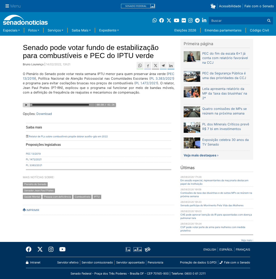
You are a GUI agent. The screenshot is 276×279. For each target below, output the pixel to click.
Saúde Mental (32, 196)
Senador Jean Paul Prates (39, 190)
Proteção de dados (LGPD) (198, 262)
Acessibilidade (230, 6)
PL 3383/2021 (34, 165)
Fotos (32, 30)
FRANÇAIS (243, 249)
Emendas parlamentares (223, 30)
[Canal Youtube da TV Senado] (61, 249)
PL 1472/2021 (34, 159)
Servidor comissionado (97, 262)
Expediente (107, 30)
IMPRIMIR (32, 210)
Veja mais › (247, 240)
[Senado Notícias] (25, 21)
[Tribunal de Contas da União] (147, 249)
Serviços (54, 30)
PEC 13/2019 (33, 153)
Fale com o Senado (259, 6)
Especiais (10, 30)
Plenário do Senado (35, 184)
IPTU (97, 196)
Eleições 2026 (185, 30)
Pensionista (155, 262)
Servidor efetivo (68, 262)
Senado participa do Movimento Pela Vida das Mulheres (211, 205)
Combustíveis (82, 196)
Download (44, 114)
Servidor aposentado (130, 262)
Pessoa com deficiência (57, 196)
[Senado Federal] (138, 6)
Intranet (34, 262)
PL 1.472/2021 (146, 83)
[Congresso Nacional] (137, 249)
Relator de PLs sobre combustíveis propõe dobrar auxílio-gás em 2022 (68, 136)
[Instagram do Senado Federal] (51, 249)
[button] (214, 6)
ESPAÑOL (226, 249)
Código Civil (259, 30)
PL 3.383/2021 (162, 78)
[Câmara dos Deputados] (128, 249)
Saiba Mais (80, 30)
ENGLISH (209, 249)
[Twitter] (40, 249)
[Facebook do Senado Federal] (30, 249)
